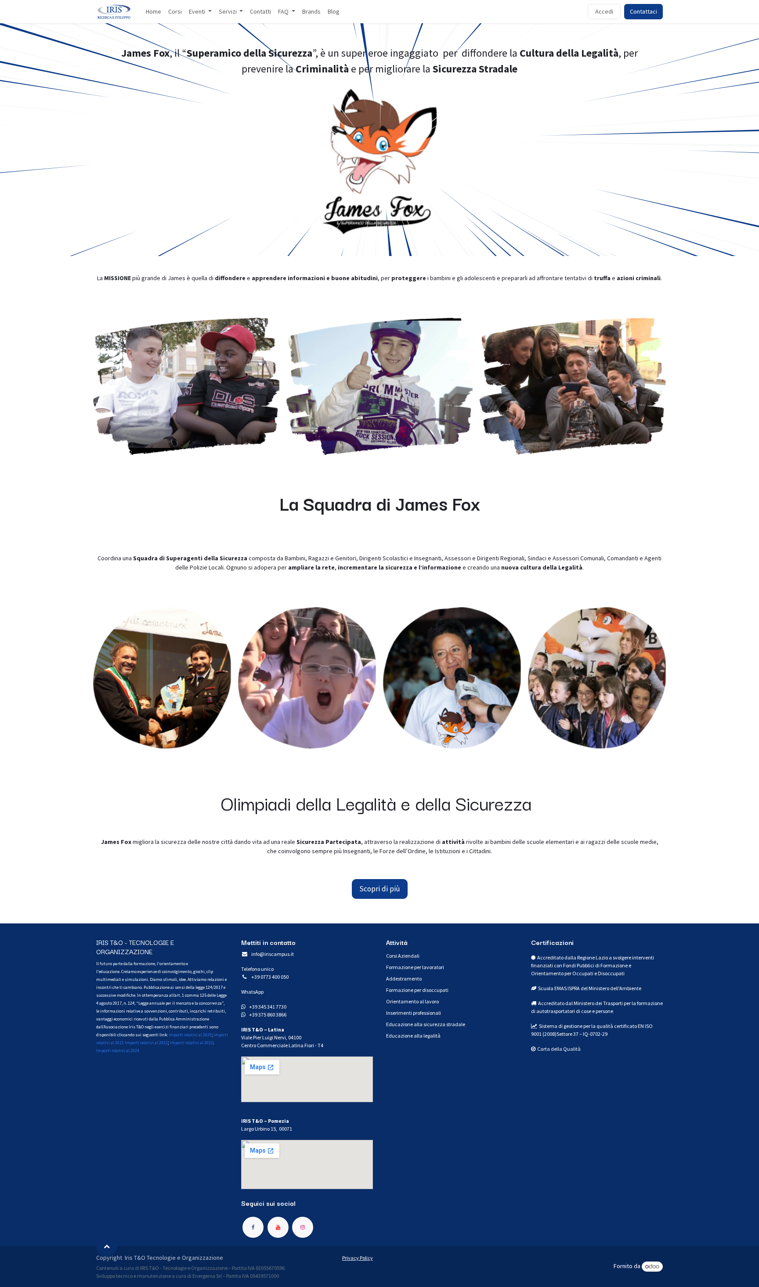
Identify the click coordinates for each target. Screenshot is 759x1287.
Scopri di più (379, 889)
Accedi (604, 11)
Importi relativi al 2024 (117, 1050)
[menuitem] (153, 12)
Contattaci (643, 11)
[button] (106, 1246)
